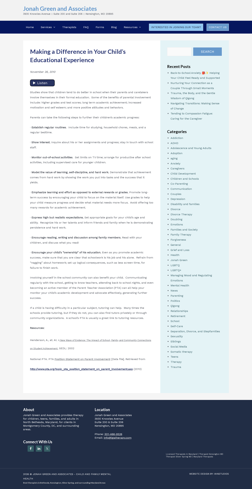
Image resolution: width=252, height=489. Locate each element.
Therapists (69, 27)
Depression (178, 199)
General (176, 244)
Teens (174, 356)
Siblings (176, 341)
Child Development (183, 173)
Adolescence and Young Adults (191, 148)
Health (175, 255)
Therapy (176, 361)
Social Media (179, 346)
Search (207, 52)
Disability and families (185, 204)
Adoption (176, 153)
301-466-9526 (113, 434)
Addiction (177, 138)
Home (30, 27)
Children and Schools (185, 178)
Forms (100, 27)
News (174, 290)
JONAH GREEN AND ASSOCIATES (53, 474)
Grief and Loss (180, 250)
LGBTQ (175, 265)
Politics (175, 300)
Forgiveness (178, 239)
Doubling (176, 219)
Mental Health (180, 285)
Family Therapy (181, 234)
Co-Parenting (179, 183)
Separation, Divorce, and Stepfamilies (195, 331)
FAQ (86, 27)
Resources (130, 27)
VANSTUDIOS (221, 474)
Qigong (175, 305)
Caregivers (177, 168)
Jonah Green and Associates (60, 8)
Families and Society (184, 229)
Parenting (177, 295)
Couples (176, 194)
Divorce (175, 209)
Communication (181, 188)
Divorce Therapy (181, 214)
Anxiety (175, 163)
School (175, 321)
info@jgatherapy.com (117, 437)
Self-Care (177, 326)
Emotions (177, 224)
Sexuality (177, 336)
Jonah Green (179, 260)
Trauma (176, 367)
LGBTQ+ (176, 270)
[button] (53, 27)
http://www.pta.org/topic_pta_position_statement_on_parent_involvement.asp (81, 369)
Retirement (178, 316)
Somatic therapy (181, 351)
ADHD (174, 143)
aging (174, 158)
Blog (114, 27)
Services (46, 27)
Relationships (179, 311)
